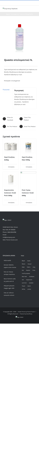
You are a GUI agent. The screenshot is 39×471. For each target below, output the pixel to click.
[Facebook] (5, 247)
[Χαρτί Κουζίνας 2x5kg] (11, 146)
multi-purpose (26, 273)
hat (23, 270)
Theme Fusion (31, 311)
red (23, 279)
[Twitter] (8, 247)
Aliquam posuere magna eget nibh (9, 287)
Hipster (28, 270)
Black (23, 260)
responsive (29, 279)
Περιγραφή (6, 89)
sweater (31, 283)
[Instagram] (10, 247)
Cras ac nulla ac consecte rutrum (9, 294)
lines (33, 270)
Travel (23, 286)
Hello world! (7, 260)
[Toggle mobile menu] (35, 9)
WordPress (29, 314)
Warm (29, 286)
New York (24, 276)
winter (29, 289)
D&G (23, 267)
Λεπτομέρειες (11, 167)
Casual (29, 264)
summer (24, 283)
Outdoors (31, 276)
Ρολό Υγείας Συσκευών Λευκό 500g (28, 192)
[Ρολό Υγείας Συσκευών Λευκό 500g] (28, 179)
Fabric (28, 267)
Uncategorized (15, 81)
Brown (23, 264)
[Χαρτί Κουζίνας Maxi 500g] (28, 146)
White (23, 289)
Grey (34, 267)
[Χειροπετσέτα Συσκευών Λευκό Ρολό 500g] (11, 179)
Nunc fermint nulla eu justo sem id (10, 280)
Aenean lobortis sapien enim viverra (10, 266)
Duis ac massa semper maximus (9, 273)
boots (28, 260)
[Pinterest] (12, 247)
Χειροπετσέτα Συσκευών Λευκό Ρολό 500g (10, 192)
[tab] (7, 89)
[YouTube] (15, 247)
